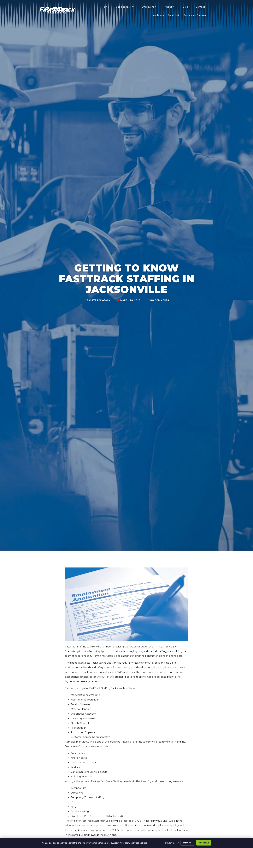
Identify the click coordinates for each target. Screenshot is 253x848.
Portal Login (175, 16)
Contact (202, 7)
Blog (187, 7)
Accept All (204, 842)
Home (107, 7)
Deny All (187, 842)
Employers (151, 7)
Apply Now (159, 16)
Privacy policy (172, 843)
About (172, 7)
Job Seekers (127, 7)
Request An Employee (196, 16)
